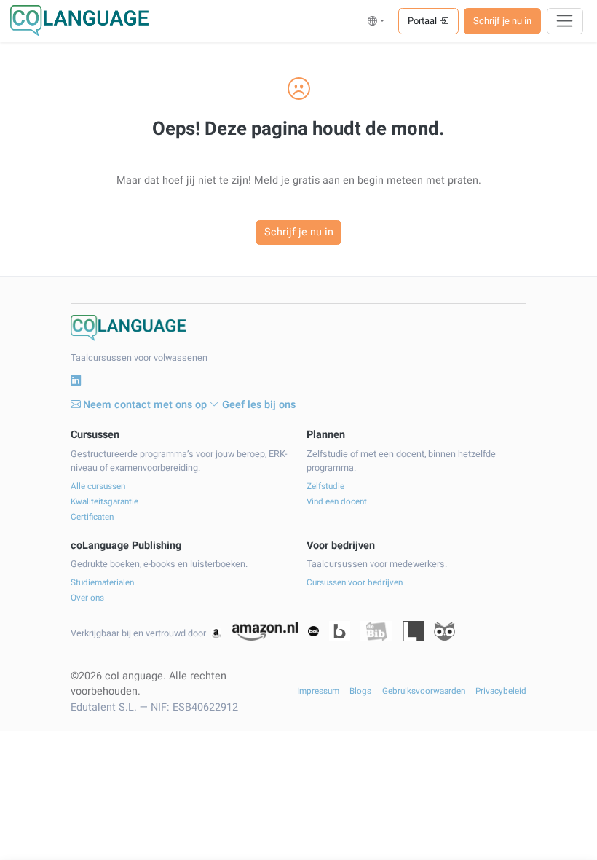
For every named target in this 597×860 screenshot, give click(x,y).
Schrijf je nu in (502, 21)
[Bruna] (339, 631)
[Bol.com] (313, 631)
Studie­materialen (102, 582)
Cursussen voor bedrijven (355, 582)
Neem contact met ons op (145, 405)
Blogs (360, 691)
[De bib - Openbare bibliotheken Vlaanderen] (376, 631)
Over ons (87, 598)
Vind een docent (337, 502)
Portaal (423, 21)
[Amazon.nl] (265, 631)
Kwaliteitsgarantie (104, 502)
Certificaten (92, 517)
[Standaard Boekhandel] (444, 631)
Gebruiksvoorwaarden (423, 691)
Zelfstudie (325, 486)
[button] (376, 21)
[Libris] (413, 631)
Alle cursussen (98, 486)
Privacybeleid (500, 691)
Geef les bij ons (259, 405)
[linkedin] (76, 381)
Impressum (318, 691)
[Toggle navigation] (565, 21)
